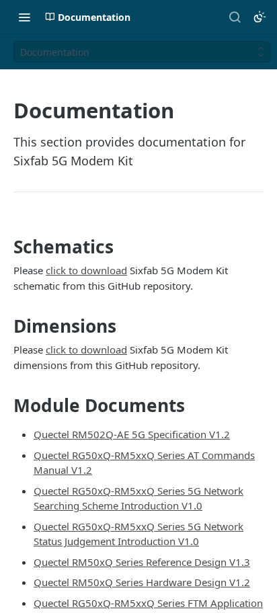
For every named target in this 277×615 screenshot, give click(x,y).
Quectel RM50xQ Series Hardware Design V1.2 (142, 582)
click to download (86, 270)
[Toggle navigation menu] (24, 17)
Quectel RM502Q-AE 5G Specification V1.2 (132, 434)
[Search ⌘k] (234, 17)
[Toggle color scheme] (259, 17)
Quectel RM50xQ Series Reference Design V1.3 (142, 562)
